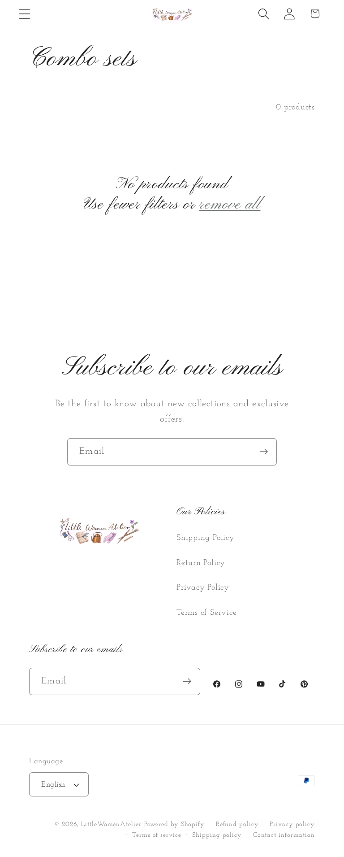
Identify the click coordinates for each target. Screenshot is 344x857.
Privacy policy (292, 824)
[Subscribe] (263, 451)
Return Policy (200, 563)
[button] (24, 13)
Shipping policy (217, 835)
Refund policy (237, 824)
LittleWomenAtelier (111, 824)
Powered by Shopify (174, 824)
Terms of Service (206, 613)
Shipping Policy (205, 538)
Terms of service (156, 835)
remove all (229, 205)
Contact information (284, 835)
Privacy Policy (202, 587)
